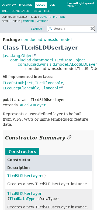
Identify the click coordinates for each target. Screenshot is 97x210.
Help (47, 10)
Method (59, 16)
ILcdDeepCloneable (21, 88)
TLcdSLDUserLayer (24, 176)
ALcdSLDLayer (33, 105)
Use (52, 4)
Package (25, 4)
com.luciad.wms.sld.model (46, 39)
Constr (45, 16)
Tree (5, 10)
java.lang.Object (18, 56)
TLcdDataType (22, 199)
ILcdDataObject (18, 83)
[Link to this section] (69, 138)
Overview (9, 4)
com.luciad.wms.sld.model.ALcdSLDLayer (57, 64)
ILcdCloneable (49, 83)
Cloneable (51, 88)
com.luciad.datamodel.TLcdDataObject (47, 60)
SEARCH (36, 28)
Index (37, 10)
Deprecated (20, 10)
